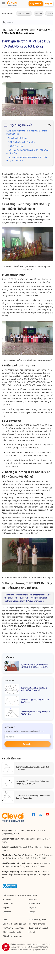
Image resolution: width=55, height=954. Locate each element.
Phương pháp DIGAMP (27, 895)
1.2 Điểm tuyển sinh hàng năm (21, 142)
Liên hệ (32, 932)
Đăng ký (48, 3)
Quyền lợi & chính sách (38, 928)
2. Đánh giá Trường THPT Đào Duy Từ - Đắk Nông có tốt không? (27, 151)
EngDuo (6, 907)
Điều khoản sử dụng (37, 920)
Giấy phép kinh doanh (12, 936)
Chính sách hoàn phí (12, 932)
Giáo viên (7, 911)
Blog (5, 920)
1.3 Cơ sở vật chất (16, 146)
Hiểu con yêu (7, 30)
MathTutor (33, 899)
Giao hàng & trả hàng (38, 924)
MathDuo (7, 899)
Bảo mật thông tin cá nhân (14, 924)
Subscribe (27, 744)
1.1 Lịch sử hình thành (17, 138)
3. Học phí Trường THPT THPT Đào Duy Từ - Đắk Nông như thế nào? (26, 159)
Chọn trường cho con (26, 30)
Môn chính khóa (24, 13)
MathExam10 (34, 903)
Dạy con (38, 13)
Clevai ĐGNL (8, 903)
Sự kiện (32, 911)
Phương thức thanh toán (13, 928)
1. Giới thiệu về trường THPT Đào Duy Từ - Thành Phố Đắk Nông (26, 132)
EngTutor (32, 907)
